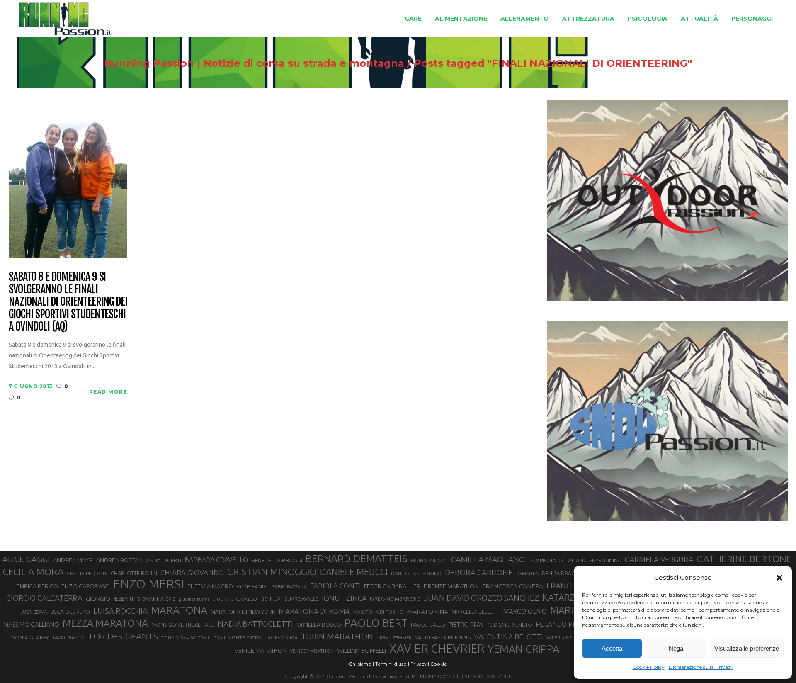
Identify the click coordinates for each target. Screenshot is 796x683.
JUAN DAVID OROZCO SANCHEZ (481, 598)
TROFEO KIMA (281, 637)
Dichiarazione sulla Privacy (701, 667)
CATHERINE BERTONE (744, 558)
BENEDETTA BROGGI (276, 560)
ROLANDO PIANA (561, 624)
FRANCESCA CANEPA (512, 586)
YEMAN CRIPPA (523, 649)
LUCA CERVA (33, 612)
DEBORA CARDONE (479, 572)
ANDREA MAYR (73, 560)
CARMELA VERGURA (659, 559)
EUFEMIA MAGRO (210, 586)
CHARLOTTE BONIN (134, 573)
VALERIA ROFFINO (566, 637)
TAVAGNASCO (68, 637)
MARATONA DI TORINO (378, 612)
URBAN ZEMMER (394, 637)
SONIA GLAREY (30, 637)
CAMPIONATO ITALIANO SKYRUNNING (574, 560)
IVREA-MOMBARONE (395, 599)
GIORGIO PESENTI (109, 598)
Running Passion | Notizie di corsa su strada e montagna (254, 63)
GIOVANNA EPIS (155, 598)
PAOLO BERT (376, 622)
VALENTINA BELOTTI (508, 637)
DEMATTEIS (527, 573)
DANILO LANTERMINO (416, 573)
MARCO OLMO (525, 611)
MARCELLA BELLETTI (475, 612)
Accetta (612, 648)
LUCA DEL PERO (70, 611)
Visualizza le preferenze (746, 648)
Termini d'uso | (392, 663)
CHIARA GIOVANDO (192, 572)
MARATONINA (427, 611)
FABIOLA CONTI (335, 586)
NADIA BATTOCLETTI (255, 623)
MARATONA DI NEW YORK (243, 611)
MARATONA (179, 610)
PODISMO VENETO (509, 624)
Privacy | (419, 663)
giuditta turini (194, 599)
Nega (676, 648)
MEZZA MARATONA (105, 622)
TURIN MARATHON (337, 636)
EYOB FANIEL (252, 586)
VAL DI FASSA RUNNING (443, 637)
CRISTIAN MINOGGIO (272, 571)
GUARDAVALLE (301, 599)
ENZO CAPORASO (85, 586)
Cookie (438, 663)
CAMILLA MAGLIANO (488, 559)
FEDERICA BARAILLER (392, 586)
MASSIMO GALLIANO (31, 624)
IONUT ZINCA (344, 598)
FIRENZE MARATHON (451, 586)
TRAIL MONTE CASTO (237, 637)
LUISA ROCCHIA (120, 610)
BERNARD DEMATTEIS (357, 558)
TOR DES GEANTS (123, 636)
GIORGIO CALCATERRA (44, 598)
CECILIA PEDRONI (87, 573)
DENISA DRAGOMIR (565, 573)
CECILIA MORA (33, 571)
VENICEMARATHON (312, 651)
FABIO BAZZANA (289, 586)
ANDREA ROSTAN (119, 560)
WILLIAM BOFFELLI (361, 650)
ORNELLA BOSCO (318, 624)
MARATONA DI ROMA (314, 611)
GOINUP (270, 599)
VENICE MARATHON (260, 650)
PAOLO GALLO (428, 624)
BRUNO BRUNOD (429, 560)
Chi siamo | (361, 663)
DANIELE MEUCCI (354, 572)
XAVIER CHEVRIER (437, 648)
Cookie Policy (649, 667)
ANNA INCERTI (163, 560)
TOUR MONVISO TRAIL (185, 637)
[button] (779, 578)
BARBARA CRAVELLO (216, 560)
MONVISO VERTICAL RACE (182, 624)
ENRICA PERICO (37, 586)
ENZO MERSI (148, 584)
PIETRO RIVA (466, 624)
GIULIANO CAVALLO (234, 599)
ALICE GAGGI (26, 559)
